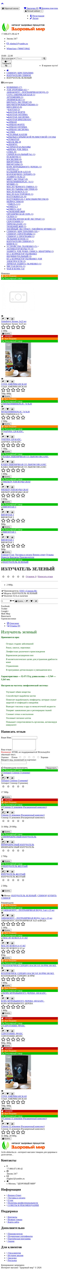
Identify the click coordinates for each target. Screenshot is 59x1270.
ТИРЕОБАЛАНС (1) (16, 224)
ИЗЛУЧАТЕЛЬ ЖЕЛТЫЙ (13, 874)
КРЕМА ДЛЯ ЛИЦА (18, 149)
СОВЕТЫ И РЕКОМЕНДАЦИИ (23, 1205)
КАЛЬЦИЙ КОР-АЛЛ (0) (19, 172)
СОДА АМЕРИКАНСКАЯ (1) (21, 95)
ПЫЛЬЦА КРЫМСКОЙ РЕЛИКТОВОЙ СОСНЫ (32, 137)
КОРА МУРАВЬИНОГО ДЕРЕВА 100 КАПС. (22, 1001)
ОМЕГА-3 (13, 206)
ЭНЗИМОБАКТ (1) (16, 99)
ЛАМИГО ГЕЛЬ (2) (16, 177)
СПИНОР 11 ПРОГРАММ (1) (20, 236)
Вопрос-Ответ (14, 1195)
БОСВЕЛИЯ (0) (14, 159)
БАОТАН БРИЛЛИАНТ (19, 119)
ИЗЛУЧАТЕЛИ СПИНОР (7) (20, 241)
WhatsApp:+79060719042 (18, 48)
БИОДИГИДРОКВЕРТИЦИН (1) (22, 104)
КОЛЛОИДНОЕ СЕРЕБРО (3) (21, 174)
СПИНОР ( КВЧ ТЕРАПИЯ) (20, 73)
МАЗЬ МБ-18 (14, 142)
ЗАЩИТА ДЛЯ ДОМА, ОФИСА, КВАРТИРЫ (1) (30, 251)
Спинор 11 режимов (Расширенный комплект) (23, 815)
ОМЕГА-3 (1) (14, 204)
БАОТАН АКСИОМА (18, 117)
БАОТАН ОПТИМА (18, 114)
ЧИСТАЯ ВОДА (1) (16, 266)
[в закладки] (31, 601)
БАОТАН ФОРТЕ (16, 112)
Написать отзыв (45, 576)
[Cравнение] (12, 318)
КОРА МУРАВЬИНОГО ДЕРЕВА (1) (24, 167)
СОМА (11, 132)
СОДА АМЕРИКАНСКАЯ (14, 384)
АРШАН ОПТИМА (17, 127)
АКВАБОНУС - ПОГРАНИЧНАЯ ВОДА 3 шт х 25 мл (26, 918)
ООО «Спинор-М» (28, 591)
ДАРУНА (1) (13, 169)
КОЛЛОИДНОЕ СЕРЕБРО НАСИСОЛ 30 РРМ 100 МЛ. (27, 973)
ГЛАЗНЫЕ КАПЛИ (17, 134)
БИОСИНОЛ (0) (14, 107)
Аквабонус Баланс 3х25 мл (13, 321)
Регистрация (38, 16)
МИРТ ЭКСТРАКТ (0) (17, 179)
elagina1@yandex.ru (18, 43)
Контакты (12, 1217)
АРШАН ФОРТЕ (16, 124)
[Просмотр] (2, 316)
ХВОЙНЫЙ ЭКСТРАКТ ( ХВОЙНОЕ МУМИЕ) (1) (31, 229)
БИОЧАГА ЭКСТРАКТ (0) (19, 102)
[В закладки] (8, 318)
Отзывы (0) (14, 626)
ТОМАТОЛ (13, 139)
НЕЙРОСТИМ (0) (15, 201)
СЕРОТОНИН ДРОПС (12, 1033)
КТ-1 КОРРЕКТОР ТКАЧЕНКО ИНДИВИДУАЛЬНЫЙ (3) (22, 255)
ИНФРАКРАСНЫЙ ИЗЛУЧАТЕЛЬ (17, 844)
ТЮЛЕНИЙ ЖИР (16, 211)
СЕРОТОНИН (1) (15, 221)
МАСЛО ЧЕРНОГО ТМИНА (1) (22, 187)
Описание (14, 623)
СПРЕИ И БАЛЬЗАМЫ (19, 147)
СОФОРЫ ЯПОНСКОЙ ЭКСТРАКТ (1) (26, 219)
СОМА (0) (11, 152)
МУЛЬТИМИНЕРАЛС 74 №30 (15, 412)
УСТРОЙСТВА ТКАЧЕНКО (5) (22, 246)
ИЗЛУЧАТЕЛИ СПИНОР (19, 75)
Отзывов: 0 (31, 576)
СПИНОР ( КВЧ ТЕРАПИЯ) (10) (22, 231)
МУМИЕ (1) (12, 184)
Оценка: (5, 757)
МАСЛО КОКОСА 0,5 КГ (13, 946)
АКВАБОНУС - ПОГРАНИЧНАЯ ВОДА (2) (27, 92)
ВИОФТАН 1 (7, 540)
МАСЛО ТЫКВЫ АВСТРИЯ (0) (22, 189)
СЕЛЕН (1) (12, 216)
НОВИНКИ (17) (14, 87)
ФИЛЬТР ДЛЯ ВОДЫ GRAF (14, 489)
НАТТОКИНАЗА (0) (16, 196)
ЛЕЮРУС (13, 144)
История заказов (15, 1255)
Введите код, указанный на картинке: (18, 760)
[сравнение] (36, 601)
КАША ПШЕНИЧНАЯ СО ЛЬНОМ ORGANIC (23, 464)
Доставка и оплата (16, 1198)
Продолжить (52, 768)
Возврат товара (14, 1219)
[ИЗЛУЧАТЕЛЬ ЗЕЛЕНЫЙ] (14, 562)
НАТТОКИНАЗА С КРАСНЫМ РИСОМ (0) (27, 199)
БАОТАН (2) (14, 109)
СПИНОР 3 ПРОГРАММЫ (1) (21, 234)
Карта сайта (13, 1222)
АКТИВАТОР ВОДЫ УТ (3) (20, 249)
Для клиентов (14, 1253)
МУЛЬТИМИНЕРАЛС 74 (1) (20, 182)
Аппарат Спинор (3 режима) (14, 780)
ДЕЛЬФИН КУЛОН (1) (17, 239)
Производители (15, 1234)
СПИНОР (42, 895)
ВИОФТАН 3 (7, 515)
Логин (35, 18)
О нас (10, 1200)
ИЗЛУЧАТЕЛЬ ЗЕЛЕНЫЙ (23, 895)
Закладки (12, 1258)
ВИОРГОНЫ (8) (14, 162)
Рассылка (12, 1260)
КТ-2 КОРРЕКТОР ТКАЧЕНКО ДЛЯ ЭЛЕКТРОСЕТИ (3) (24, 260)
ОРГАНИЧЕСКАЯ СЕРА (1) (20, 214)
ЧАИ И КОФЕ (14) (15, 269)
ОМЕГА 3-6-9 (14, 209)
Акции (10, 1241)
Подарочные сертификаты (20, 1236)
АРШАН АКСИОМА (18, 129)
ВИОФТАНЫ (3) (15, 164)
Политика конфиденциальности (22, 1203)
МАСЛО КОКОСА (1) (17, 191)
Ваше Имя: (6, 737)
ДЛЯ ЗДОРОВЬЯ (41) (17, 90)
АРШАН (12, 122)
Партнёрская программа (19, 1239)
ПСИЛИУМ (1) (14, 157)
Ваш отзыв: (6, 749)
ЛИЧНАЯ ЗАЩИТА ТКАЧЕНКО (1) (24, 264)
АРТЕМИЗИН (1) (15, 97)
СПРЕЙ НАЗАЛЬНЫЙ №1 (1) (21, 154)
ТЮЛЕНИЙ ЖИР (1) (16, 226)
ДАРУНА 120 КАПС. (11, 439)
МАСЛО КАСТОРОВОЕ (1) (20, 194)
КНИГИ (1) (12, 244)
